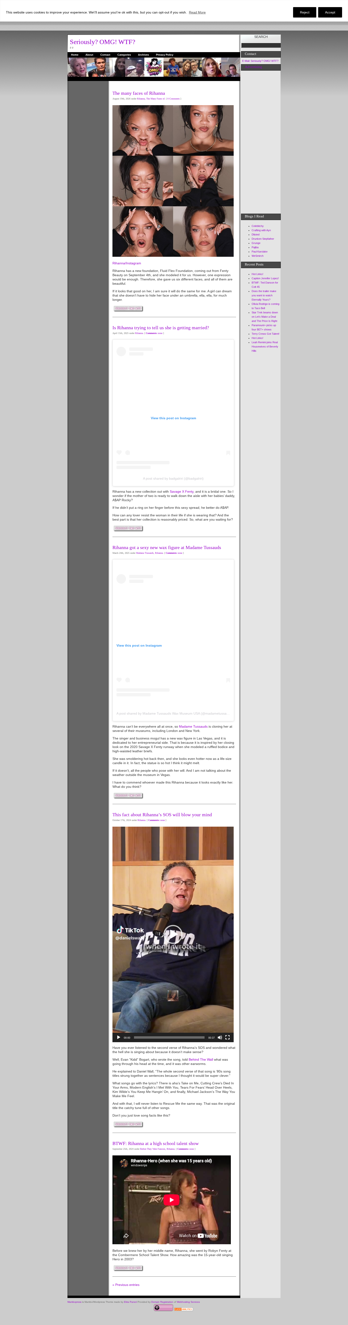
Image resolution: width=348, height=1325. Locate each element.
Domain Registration (162, 1302)
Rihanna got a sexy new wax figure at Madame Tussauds (166, 547)
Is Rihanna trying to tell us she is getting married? (160, 327)
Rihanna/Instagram (126, 263)
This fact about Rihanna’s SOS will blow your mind (162, 814)
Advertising (253, 67)
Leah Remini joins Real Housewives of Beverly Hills (265, 346)
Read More (197, 12)
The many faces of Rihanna (138, 93)
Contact (105, 54)
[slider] (169, 1037)
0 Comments (173, 98)
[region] (174, 11)
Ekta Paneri (130, 1302)
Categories (124, 54)
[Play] (118, 1037)
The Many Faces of (155, 98)
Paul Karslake (260, 251)
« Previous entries (125, 1285)
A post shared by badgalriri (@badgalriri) (173, 478)
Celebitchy (258, 226)
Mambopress (74, 1302)
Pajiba (255, 247)
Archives (143, 54)
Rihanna (141, 98)
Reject (304, 12)
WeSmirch (257, 255)
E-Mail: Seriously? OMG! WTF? (260, 60)
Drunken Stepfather (263, 238)
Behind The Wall (201, 1059)
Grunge (256, 243)
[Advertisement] (86, 152)
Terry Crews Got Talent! (265, 333)
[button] (173, 934)
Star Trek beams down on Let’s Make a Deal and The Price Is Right (265, 316)
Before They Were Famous (152, 1149)
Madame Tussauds (145, 553)
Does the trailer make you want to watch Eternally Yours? (264, 295)
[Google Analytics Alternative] (183, 1310)
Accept (330, 12)
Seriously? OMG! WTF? (102, 41)
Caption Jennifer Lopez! (265, 278)
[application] (173, 934)
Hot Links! (257, 274)
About (89, 54)
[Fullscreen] (227, 1037)
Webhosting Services (188, 1302)
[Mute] (220, 1037)
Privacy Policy (164, 54)
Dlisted (255, 234)
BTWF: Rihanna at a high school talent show (155, 1143)
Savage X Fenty (181, 491)
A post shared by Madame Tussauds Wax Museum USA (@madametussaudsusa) (177, 713)
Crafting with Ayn (261, 230)
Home (74, 54)
